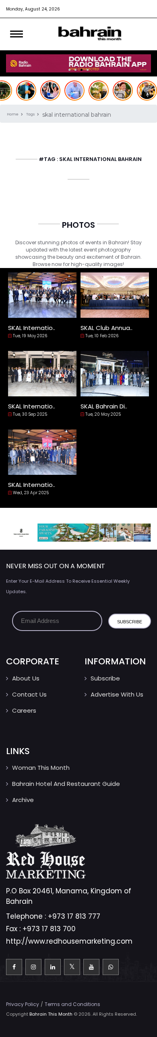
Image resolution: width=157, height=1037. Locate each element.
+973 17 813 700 (49, 929)
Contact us (29, 694)
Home (13, 114)
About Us (25, 678)
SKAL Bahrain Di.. (104, 406)
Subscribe (105, 678)
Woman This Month (41, 767)
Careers (24, 710)
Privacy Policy (22, 1004)
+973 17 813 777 (74, 916)
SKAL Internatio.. (31, 328)
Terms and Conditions (72, 1004)
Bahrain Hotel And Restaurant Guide (66, 783)
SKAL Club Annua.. (106, 328)
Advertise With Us (117, 694)
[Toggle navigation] (16, 34)
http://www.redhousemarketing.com (69, 941)
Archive (23, 800)
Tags (30, 114)
